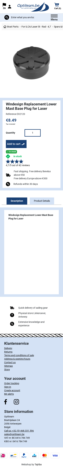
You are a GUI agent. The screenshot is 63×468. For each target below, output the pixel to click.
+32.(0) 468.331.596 (23, 430)
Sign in (7, 387)
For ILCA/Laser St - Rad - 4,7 (36, 26)
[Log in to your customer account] (9, 6)
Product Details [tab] (42, 201)
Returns (8, 351)
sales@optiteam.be (14, 434)
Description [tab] (17, 201)
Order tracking (11, 383)
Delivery (8, 348)
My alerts (9, 394)
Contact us (10, 362)
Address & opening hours (17, 359)
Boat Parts (12, 26)
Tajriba (38, 464)
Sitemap (8, 366)
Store (7, 369)
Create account (12, 390)
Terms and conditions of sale (19, 355)
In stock (17, 156)
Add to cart (13, 144)
